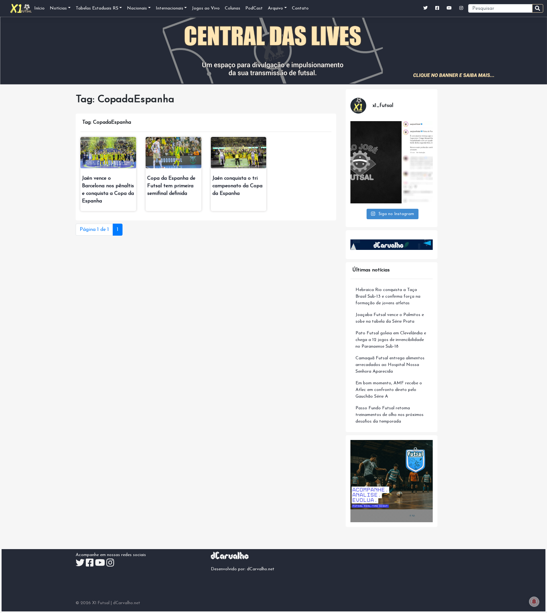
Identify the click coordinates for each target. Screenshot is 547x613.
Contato (300, 8)
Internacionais (169, 8)
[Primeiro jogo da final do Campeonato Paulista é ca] (391, 162)
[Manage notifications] (534, 602)
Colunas (232, 8)
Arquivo (275, 8)
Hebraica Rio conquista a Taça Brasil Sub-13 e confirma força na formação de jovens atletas (387, 297)
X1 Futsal (101, 603)
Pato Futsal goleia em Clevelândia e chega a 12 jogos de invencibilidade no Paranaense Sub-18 (390, 340)
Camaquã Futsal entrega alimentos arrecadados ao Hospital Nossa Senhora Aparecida (389, 365)
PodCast (254, 8)
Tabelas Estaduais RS (97, 8)
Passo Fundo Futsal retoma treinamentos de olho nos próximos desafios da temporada (389, 415)
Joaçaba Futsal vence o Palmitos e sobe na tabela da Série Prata (389, 318)
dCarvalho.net (260, 569)
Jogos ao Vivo (206, 8)
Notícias (58, 8)
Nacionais (137, 8)
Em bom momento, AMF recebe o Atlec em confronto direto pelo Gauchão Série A (388, 390)
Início (39, 8)
